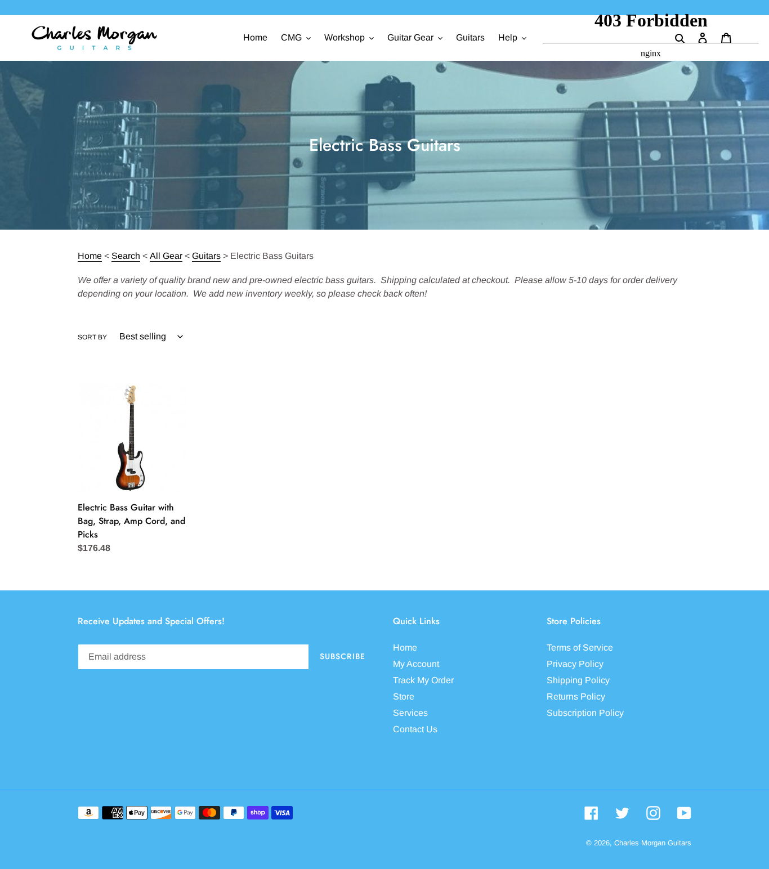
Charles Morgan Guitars (652, 843)
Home (90, 256)
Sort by (92, 337)
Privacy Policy (575, 664)
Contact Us (415, 729)
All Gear (166, 256)
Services (410, 713)
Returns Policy (576, 696)
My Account (416, 664)
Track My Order (423, 680)
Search (125, 256)
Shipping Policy (578, 680)
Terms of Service (580, 647)
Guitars (206, 256)
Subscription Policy (585, 713)
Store (403, 696)
